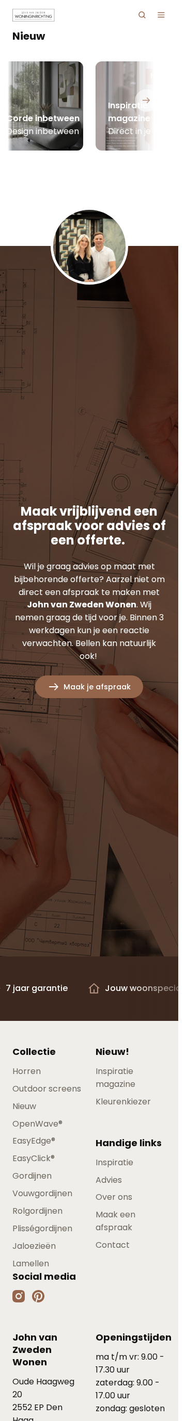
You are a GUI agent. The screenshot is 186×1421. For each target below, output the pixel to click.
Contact (113, 1245)
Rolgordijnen (37, 1211)
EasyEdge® (33, 1141)
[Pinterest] (38, 1296)
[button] (142, 15)
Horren (26, 1071)
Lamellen (30, 1263)
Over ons (114, 1197)
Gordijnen (32, 1176)
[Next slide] (146, 100)
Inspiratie (114, 1162)
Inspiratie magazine (115, 1077)
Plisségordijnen (42, 1228)
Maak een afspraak (115, 1221)
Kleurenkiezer (123, 1102)
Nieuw (24, 1106)
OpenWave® (37, 1124)
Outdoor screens (46, 1089)
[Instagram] (19, 1296)
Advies (109, 1180)
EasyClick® (33, 1158)
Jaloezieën (34, 1246)
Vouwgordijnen (42, 1193)
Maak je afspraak (97, 687)
